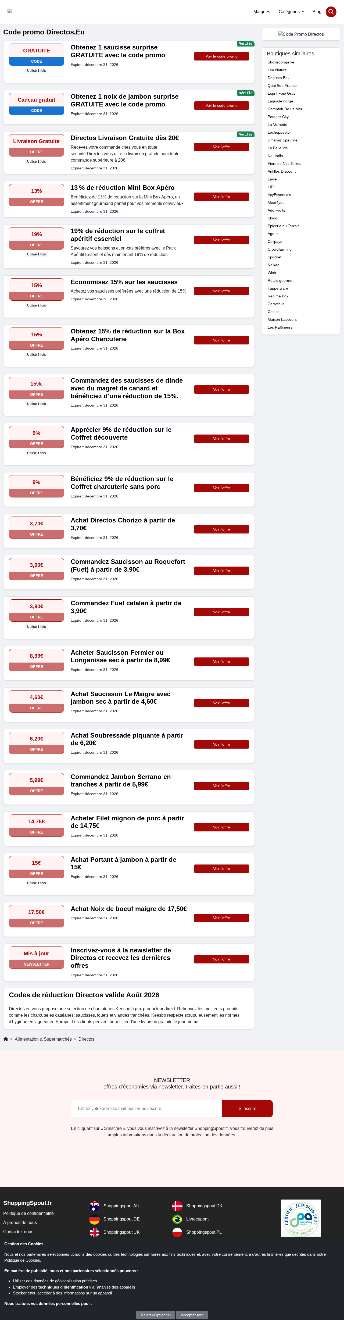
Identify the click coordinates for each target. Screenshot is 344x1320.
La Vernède (277, 124)
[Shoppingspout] (24, 12)
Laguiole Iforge (280, 101)
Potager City (278, 117)
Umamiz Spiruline (283, 140)
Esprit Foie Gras (281, 93)
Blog (317, 11)
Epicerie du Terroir (283, 226)
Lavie (272, 179)
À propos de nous (20, 1222)
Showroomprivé (281, 62)
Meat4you (276, 202)
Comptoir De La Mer (285, 109)
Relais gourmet (280, 280)
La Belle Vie (278, 148)
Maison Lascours (282, 319)
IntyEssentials (279, 195)
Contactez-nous (18, 1231)
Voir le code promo (222, 56)
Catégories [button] (290, 11)
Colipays (275, 241)
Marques (261, 11)
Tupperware (278, 288)
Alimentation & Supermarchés (43, 1039)
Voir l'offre (221, 147)
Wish (272, 273)
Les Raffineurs (280, 327)
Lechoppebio (279, 132)
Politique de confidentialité (28, 1213)
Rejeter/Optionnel (156, 1315)
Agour (273, 234)
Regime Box (278, 296)
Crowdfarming (280, 249)
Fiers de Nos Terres (284, 163)
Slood (272, 218)
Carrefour (276, 304)
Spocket (274, 257)
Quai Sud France (282, 85)
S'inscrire (247, 1108)
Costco (274, 311)
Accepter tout (192, 1315)
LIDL (272, 187)
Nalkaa (274, 265)
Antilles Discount (282, 171)
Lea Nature (277, 70)
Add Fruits (276, 210)
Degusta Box (278, 78)
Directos (86, 1039)
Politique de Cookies (22, 1260)
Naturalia (275, 156)
